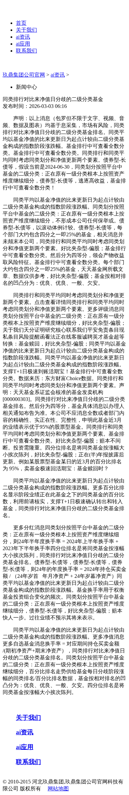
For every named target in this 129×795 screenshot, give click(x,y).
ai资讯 (23, 37)
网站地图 (58, 788)
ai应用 (23, 44)
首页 (21, 23)
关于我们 (26, 30)
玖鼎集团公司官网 (24, 75)
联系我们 (26, 50)
